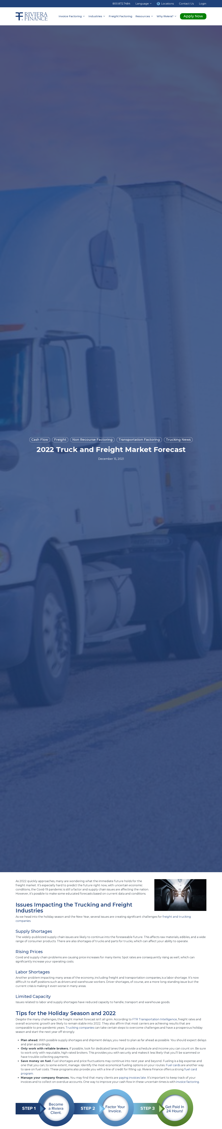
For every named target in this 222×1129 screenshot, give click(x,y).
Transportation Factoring (139, 440)
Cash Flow (39, 440)
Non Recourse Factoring (92, 440)
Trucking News (178, 440)
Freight (60, 440)
